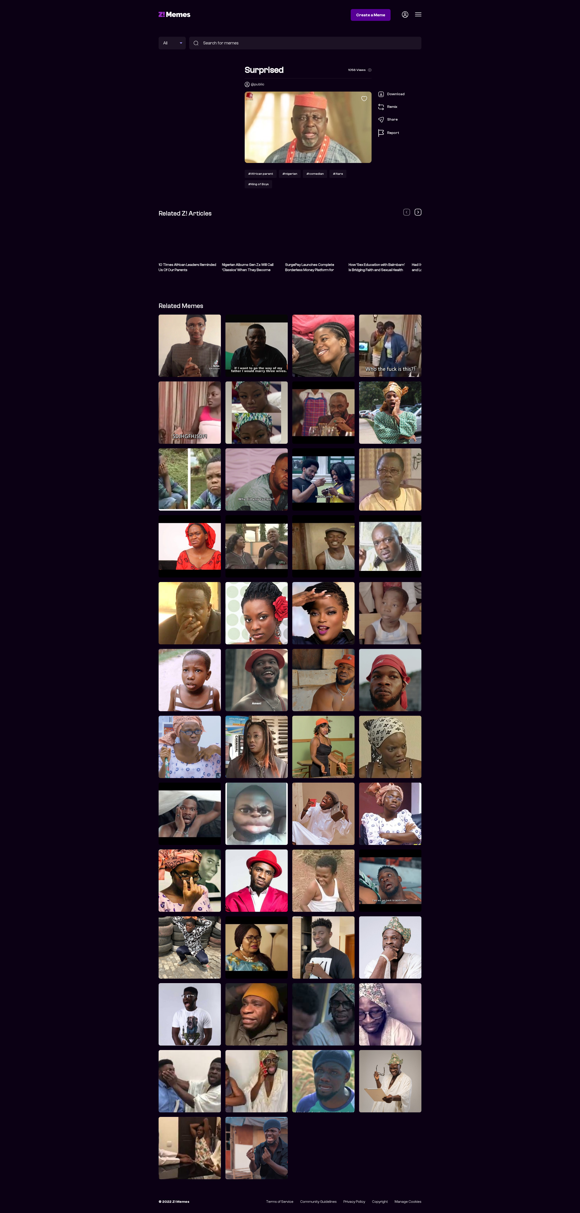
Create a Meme (370, 15)
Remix (392, 107)
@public (257, 84)
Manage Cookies (408, 1202)
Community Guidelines (318, 1202)
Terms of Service (279, 1202)
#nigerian (289, 173)
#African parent (260, 173)
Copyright (380, 1202)
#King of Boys (258, 184)
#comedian (315, 173)
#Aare (338, 173)
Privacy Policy (354, 1202)
